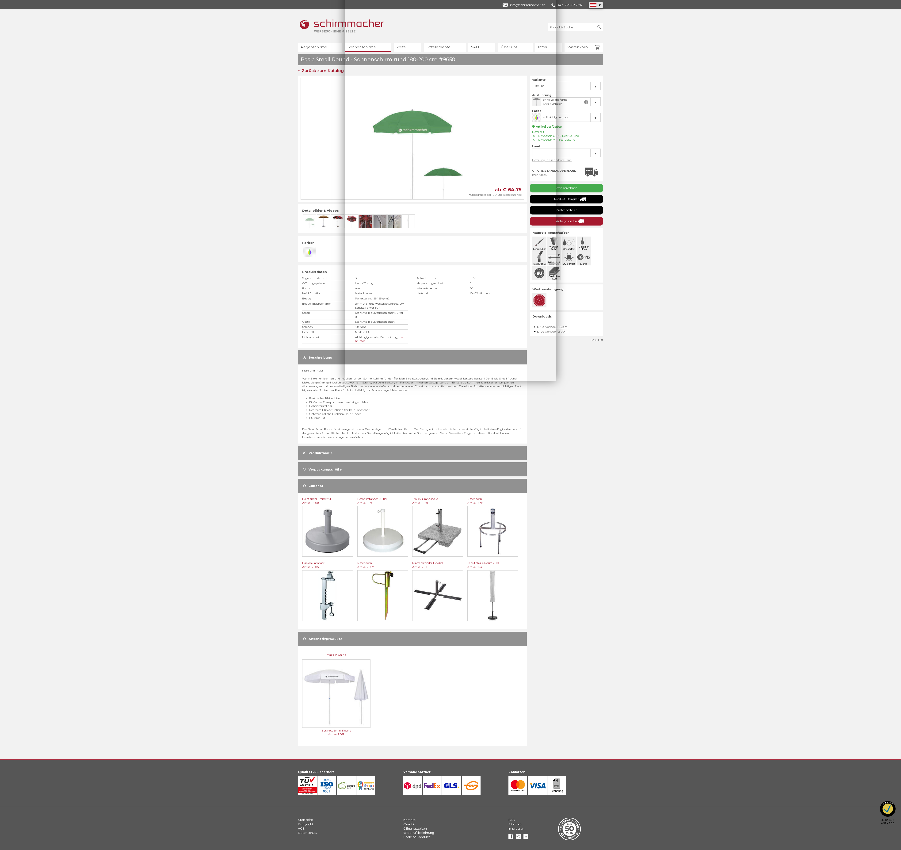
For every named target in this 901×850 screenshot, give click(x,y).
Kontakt (409, 820)
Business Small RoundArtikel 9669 (336, 732)
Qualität (409, 824)
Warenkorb (577, 47)
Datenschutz (307, 833)
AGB (301, 828)
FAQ (511, 820)
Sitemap (515, 824)
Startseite (305, 820)
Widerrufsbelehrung (418, 833)
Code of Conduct (416, 837)
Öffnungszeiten (415, 828)
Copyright (305, 824)
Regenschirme (314, 47)
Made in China (336, 654)
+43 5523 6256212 (570, 5)
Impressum (516, 828)
